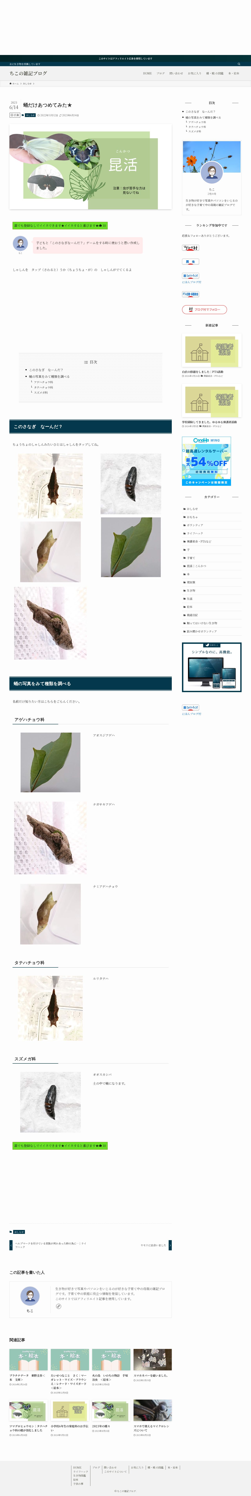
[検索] (239, 64)
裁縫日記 (192, 615)
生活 (189, 599)
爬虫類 (191, 582)
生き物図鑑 (79, 1475)
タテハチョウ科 (43, 387)
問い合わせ (110, 1467)
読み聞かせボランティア (202, 631)
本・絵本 (173, 1467)
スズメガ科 (41, 392)
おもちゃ (192, 517)
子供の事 (78, 1484)
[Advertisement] (117, 27)
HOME (77, 1467)
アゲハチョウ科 (43, 382)
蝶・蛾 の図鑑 (156, 1467)
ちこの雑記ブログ (28, 73)
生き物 (191, 590)
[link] (58, 1306)
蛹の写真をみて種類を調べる (49, 376)
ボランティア (195, 525)
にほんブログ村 (191, 282)
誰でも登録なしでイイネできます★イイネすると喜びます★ (60, 225)
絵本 (189, 607)
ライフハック (195, 533)
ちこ (30, 1311)
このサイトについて (115, 1471)
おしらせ (30, 115)
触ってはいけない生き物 (202, 623)
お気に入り (137, 1467)
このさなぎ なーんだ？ (46, 370)
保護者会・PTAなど (199, 541)
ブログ (96, 1467)
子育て (191, 558)
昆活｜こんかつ (196, 566)
